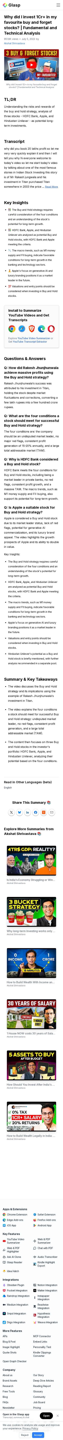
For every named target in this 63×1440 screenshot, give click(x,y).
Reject (25, 1435)
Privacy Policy (30, 1428)
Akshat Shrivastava (14, 43)
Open (46, 1415)
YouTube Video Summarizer (34, 338)
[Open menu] (58, 5)
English (8, 787)
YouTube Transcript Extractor (30, 341)
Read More (51, 186)
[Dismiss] (57, 1415)
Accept (38, 1435)
